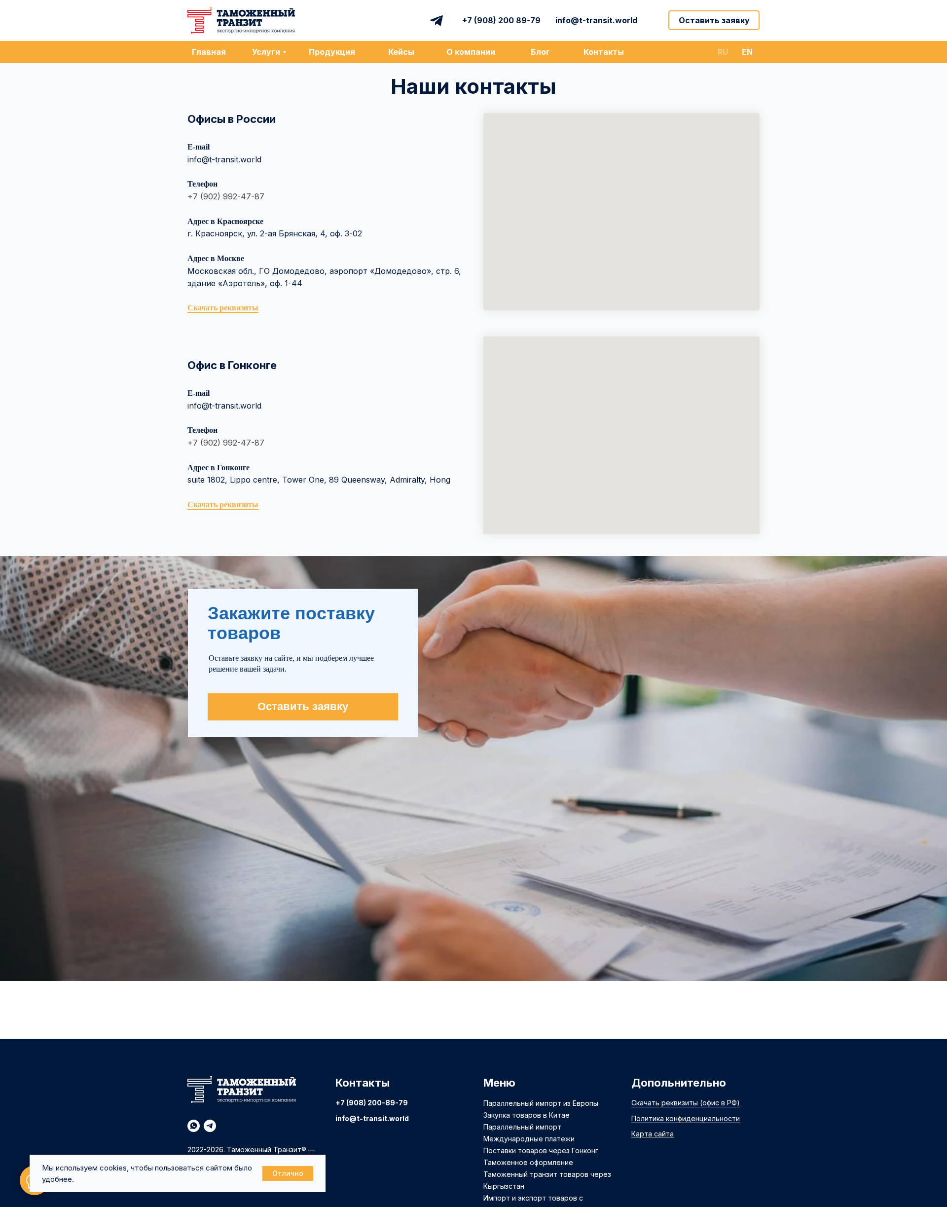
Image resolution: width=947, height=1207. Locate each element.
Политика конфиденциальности (685, 1118)
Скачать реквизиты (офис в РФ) (685, 1102)
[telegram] (210, 1126)
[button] (714, 20)
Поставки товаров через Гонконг (540, 1150)
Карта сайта (652, 1134)
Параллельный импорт (522, 1127)
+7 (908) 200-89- (367, 1102)
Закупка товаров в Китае (526, 1115)
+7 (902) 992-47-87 (225, 196)
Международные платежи (529, 1138)
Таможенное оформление (528, 1162)
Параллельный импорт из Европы (540, 1103)
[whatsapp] (193, 1126)
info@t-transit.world (224, 159)
